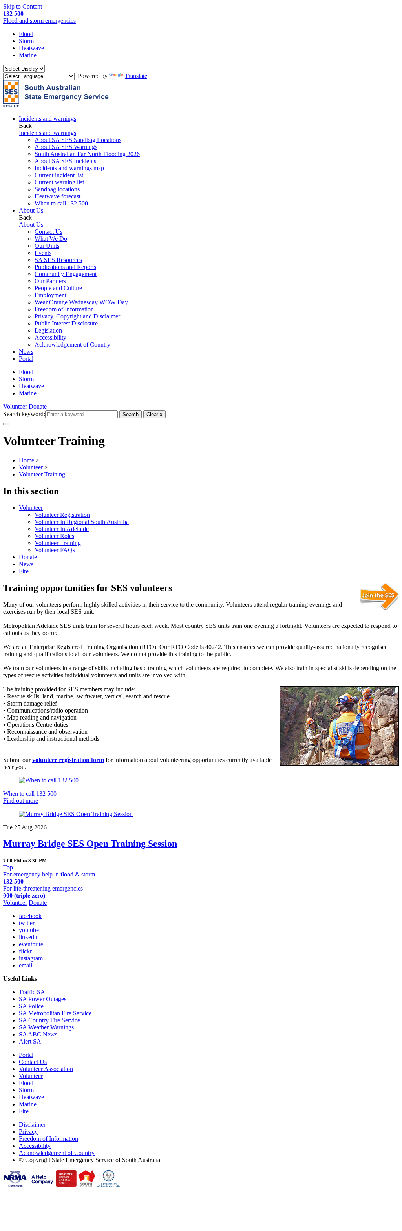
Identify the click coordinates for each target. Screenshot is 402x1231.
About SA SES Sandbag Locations (78, 139)
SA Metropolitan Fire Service (55, 1013)
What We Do (51, 238)
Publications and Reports (65, 267)
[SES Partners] (28, 1185)
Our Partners (50, 281)
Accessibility (50, 337)
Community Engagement (66, 274)
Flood (26, 34)
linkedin (29, 937)
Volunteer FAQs (55, 550)
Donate (38, 406)
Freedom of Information (64, 309)
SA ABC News (38, 1034)
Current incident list (59, 175)
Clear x (154, 414)
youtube (29, 930)
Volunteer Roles (54, 536)
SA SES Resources (58, 259)
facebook (30, 916)
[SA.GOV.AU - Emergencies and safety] (66, 1185)
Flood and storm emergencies (39, 17)
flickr (25, 951)
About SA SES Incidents (65, 161)
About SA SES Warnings (66, 147)
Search (130, 414)
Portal (26, 358)
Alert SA (30, 1041)
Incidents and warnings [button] (47, 118)
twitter (27, 923)
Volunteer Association (46, 1069)
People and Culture (58, 288)
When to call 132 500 (61, 203)
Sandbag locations (57, 189)
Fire (24, 571)
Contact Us (48, 231)
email (25, 965)
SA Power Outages (42, 999)
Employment (50, 295)
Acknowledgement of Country (72, 344)
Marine (28, 55)
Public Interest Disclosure (66, 323)
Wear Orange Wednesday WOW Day (81, 302)
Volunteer (15, 406)
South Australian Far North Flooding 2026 (87, 154)
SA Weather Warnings (46, 1027)
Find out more (20, 800)
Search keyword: (24, 414)
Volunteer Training (58, 543)
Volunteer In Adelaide (62, 528)
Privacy (28, 1131)
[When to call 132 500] (201, 780)
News (26, 351)
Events (43, 252)
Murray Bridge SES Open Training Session (90, 843)
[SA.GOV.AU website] (108, 1185)
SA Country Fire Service (49, 1020)
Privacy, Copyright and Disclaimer (77, 316)
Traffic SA (32, 992)
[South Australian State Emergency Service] (56, 105)
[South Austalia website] (86, 1185)
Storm (26, 41)
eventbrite (31, 944)
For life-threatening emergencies (43, 892)
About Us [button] (31, 210)
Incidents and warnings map (69, 168)
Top (8, 867)
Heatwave (31, 48)
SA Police (31, 1006)
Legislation (48, 330)
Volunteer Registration (62, 514)
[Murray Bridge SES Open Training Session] (201, 814)
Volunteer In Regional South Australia (82, 521)
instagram (31, 958)
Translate (136, 76)
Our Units (47, 245)
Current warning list (59, 182)
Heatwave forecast (57, 196)
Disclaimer (32, 1124)
